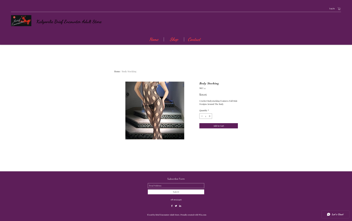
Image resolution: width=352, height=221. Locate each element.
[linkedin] (180, 205)
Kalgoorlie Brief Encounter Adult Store (68, 21)
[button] (339, 8)
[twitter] (176, 205)
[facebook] (171, 205)
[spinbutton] (206, 116)
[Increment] (210, 116)
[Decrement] (202, 116)
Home (117, 71)
